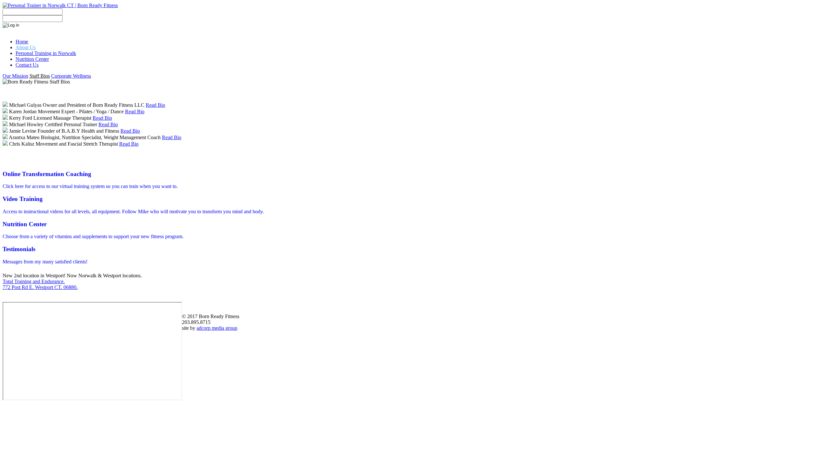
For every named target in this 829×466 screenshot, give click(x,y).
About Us (26, 47)
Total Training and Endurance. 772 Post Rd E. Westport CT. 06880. (40, 284)
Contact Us (27, 65)
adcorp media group (217, 328)
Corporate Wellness (71, 76)
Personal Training (46, 53)
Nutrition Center (32, 59)
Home (22, 41)
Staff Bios (39, 76)
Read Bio (155, 105)
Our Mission (15, 76)
